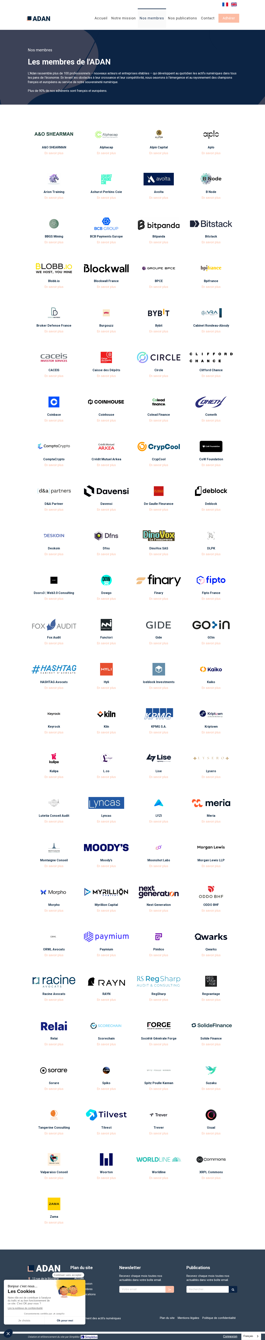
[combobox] (251, 1336)
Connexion (230, 1336)
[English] (234, 4)
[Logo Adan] (38, 25)
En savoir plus (53, 153)
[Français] (225, 4)
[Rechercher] (233, 1289)
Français (248, 1336)
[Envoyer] (169, 1289)
